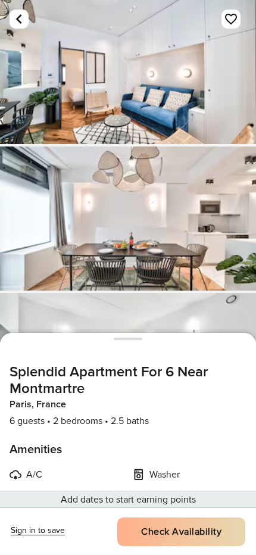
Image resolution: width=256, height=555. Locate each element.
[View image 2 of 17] (128, 218)
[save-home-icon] (231, 19)
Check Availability (181, 532)
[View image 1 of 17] (128, 72)
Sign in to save (38, 530)
